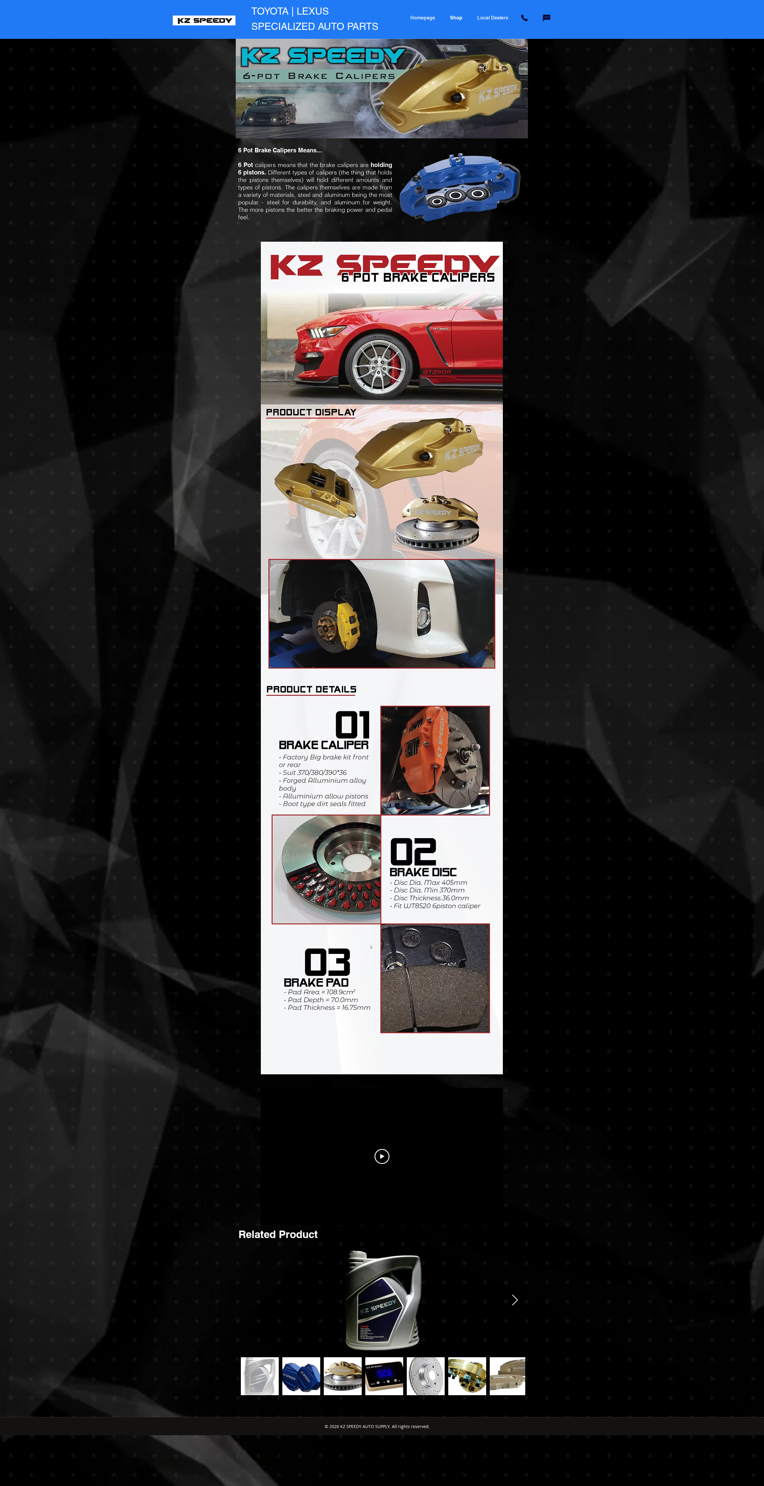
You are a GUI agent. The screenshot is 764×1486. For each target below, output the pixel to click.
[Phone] (524, 18)
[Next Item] (515, 1300)
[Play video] (382, 1156)
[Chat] (546, 18)
